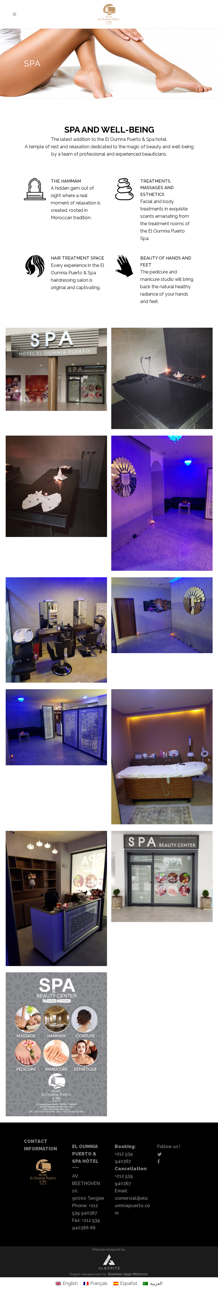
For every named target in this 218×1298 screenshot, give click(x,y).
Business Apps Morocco (128, 1274)
